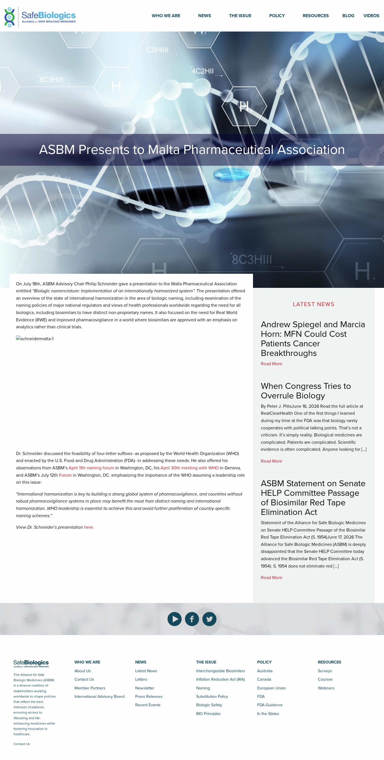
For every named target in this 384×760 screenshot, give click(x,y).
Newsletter (144, 688)
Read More (271, 364)
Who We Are (166, 16)
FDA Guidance (270, 705)
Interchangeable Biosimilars (220, 671)
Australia (265, 671)
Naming (203, 688)
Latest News (146, 671)
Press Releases (148, 696)
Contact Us (21, 744)
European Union (271, 688)
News (204, 16)
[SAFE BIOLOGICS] (40, 15)
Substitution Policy (212, 696)
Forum (65, 475)
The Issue (240, 16)
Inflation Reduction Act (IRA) (220, 679)
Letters (141, 679)
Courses (325, 679)
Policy (277, 16)
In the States (268, 713)
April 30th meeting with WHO (190, 468)
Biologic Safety (209, 705)
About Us (82, 671)
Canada (264, 679)
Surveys (325, 671)
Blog (348, 16)
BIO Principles (208, 713)
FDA (261, 696)
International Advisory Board (99, 696)
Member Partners (89, 688)
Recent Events (148, 705)
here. (89, 527)
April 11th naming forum (90, 468)
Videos (371, 16)
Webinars (326, 688)
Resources (316, 16)
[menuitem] (166, 16)
